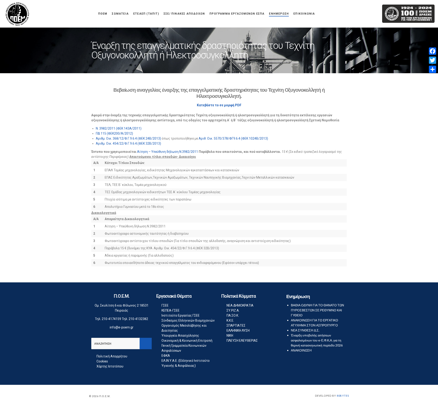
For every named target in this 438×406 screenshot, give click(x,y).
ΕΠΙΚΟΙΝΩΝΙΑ (304, 13)
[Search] (146, 343)
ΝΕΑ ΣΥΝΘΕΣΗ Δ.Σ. (305, 330)
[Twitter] (432, 60)
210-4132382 (138, 319)
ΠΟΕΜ (102, 13)
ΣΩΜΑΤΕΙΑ (120, 13)
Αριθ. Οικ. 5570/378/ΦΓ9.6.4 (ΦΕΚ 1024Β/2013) (233, 138)
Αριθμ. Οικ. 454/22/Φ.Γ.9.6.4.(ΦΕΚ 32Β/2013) (128, 143)
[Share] (432, 69)
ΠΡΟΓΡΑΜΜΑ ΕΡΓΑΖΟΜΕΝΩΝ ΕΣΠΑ (236, 13)
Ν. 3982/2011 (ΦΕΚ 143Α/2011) (118, 128)
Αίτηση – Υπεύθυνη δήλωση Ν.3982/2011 (167, 152)
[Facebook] (432, 51)
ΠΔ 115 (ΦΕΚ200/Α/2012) (114, 133)
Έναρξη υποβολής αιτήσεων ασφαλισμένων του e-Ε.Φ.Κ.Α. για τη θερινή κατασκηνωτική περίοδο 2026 (317, 340)
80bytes (343, 395)
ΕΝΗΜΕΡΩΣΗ (279, 13)
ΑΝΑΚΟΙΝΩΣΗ (301, 350)
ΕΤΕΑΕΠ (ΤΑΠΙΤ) (146, 13)
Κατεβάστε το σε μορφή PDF (219, 105)
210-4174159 (111, 319)
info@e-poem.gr (121, 327)
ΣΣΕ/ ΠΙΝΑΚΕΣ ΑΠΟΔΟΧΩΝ (184, 13)
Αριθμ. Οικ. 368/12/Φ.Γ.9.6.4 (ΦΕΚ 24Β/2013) (128, 138)
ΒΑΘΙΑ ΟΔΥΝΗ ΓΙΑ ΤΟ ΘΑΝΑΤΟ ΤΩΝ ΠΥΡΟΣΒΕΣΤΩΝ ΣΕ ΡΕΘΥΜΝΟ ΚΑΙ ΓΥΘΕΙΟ (317, 310)
